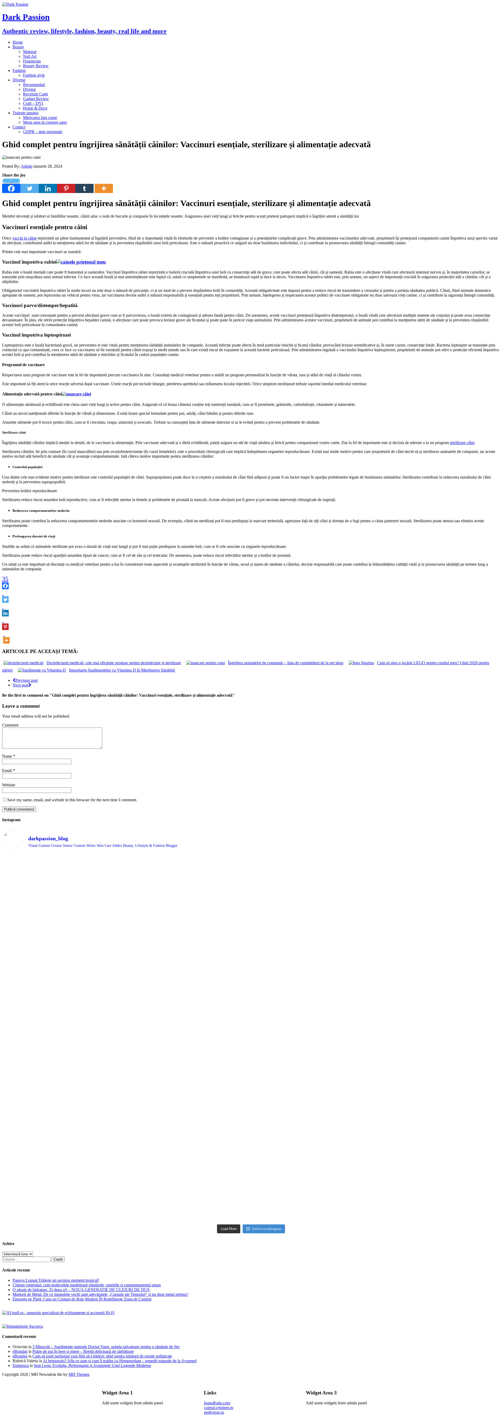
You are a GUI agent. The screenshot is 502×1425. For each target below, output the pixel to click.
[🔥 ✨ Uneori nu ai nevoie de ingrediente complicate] (63, 1112)
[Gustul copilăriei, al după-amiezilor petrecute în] (313, 895)
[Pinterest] (66, 185)
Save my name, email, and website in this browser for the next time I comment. (72, 800)
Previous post (26, 680)
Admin (26, 166)
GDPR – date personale (42, 131)
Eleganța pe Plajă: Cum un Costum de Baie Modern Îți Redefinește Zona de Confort (82, 1299)
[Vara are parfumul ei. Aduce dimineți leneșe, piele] (439, 888)
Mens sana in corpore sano (45, 122)
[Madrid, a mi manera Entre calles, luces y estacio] (63, 865)
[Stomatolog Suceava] (22, 1326)
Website (8, 785)
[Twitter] (29, 185)
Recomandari (34, 84)
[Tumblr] (84, 185)
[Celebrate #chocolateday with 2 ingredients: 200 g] (188, 943)
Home (18, 42)
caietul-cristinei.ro (218, 1407)
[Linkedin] (48, 185)
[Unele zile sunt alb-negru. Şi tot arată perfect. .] (63, 1153)
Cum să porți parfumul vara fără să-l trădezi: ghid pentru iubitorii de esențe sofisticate (102, 1356)
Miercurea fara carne (40, 117)
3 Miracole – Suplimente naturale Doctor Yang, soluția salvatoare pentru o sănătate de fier (106, 1346)
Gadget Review (36, 98)
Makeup (30, 51)
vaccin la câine (24, 238)
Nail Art (29, 56)
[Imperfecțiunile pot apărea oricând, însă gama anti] (313, 986)
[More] (104, 185)
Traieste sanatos (25, 113)
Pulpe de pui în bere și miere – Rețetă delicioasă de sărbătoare (83, 1351)
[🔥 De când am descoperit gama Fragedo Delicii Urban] (188, 1107)
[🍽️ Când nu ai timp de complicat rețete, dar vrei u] (313, 1107)
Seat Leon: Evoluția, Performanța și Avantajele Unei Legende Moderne (92, 1365)
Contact (19, 127)
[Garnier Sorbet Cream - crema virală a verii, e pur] (313, 1055)
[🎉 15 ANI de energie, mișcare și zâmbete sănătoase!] (313, 1177)
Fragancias (32, 61)
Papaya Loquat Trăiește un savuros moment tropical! (56, 1280)
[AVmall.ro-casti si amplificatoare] (58, 1312)
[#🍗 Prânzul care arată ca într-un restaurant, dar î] (439, 1105)
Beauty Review (36, 66)
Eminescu (21, 1365)
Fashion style (34, 75)
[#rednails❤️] (63, 1040)
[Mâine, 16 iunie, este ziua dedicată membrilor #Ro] (439, 1057)
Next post (20, 685)
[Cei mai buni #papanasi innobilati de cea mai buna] (439, 940)
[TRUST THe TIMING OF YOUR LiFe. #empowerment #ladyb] (188, 862)
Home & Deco (35, 108)
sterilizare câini (462, 442)
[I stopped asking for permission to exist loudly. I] (439, 1158)
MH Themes (79, 1374)
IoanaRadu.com (217, 1403)
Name (7, 756)
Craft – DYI (33, 103)
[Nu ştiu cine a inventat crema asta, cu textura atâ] (188, 1184)
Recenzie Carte (35, 94)
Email (7, 770)
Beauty (18, 47)
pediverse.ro (214, 1412)
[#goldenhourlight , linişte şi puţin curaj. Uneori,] (188, 1043)
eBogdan (20, 1351)
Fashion (19, 70)
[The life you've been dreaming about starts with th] (63, 945)
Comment (10, 725)
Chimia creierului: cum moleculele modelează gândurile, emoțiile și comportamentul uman (87, 1285)
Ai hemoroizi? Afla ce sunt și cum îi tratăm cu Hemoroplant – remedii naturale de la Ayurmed (120, 1361)
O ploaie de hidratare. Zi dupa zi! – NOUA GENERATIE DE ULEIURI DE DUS (81, 1289)
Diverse (19, 80)
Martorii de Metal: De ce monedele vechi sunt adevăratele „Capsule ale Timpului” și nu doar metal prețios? (100, 1294)
